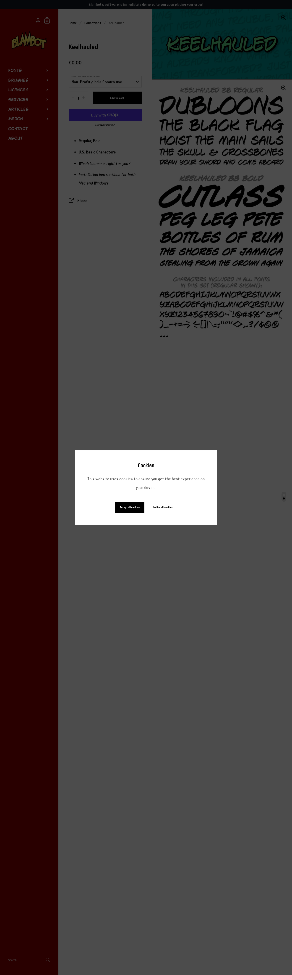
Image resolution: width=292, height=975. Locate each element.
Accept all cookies (130, 507)
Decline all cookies (162, 507)
